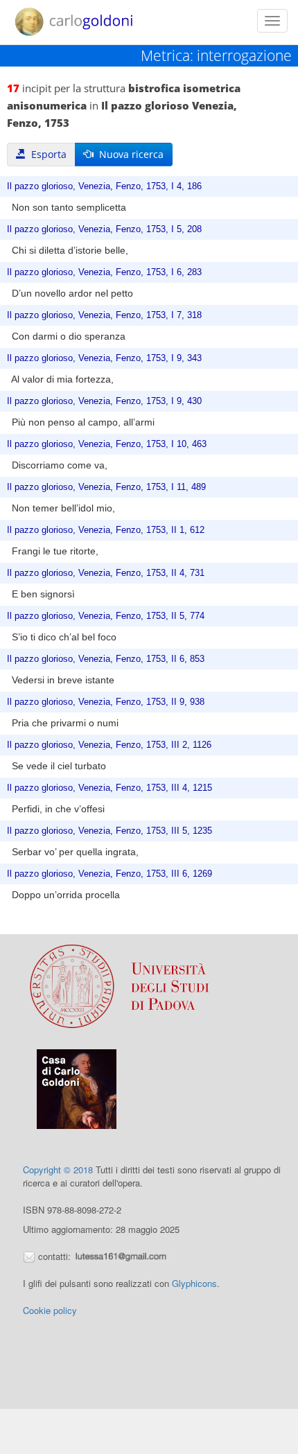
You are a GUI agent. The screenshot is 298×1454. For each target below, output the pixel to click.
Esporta (46, 154)
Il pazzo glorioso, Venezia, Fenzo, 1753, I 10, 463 (107, 444)
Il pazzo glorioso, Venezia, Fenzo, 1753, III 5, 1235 (109, 831)
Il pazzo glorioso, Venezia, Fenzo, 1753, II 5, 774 (105, 616)
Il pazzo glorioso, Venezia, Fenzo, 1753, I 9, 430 (104, 401)
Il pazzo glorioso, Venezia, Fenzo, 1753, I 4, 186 (104, 186)
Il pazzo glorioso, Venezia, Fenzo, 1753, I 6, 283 (104, 272)
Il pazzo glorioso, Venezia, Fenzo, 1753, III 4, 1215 (109, 788)
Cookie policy (50, 1310)
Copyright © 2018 (58, 1169)
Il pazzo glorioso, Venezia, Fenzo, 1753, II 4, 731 (105, 573)
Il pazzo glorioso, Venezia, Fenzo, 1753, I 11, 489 (106, 487)
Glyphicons (194, 1283)
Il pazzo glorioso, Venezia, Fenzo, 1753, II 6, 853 (105, 659)
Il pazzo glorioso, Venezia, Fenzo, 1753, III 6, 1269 (109, 874)
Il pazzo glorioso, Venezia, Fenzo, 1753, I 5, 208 (104, 229)
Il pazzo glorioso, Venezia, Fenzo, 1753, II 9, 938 (105, 702)
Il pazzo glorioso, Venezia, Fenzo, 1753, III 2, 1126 (109, 745)
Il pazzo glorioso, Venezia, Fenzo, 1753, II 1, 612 (105, 530)
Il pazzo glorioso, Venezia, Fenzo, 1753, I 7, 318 (104, 315)
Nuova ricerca (129, 154)
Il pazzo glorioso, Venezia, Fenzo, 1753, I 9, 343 (104, 358)
